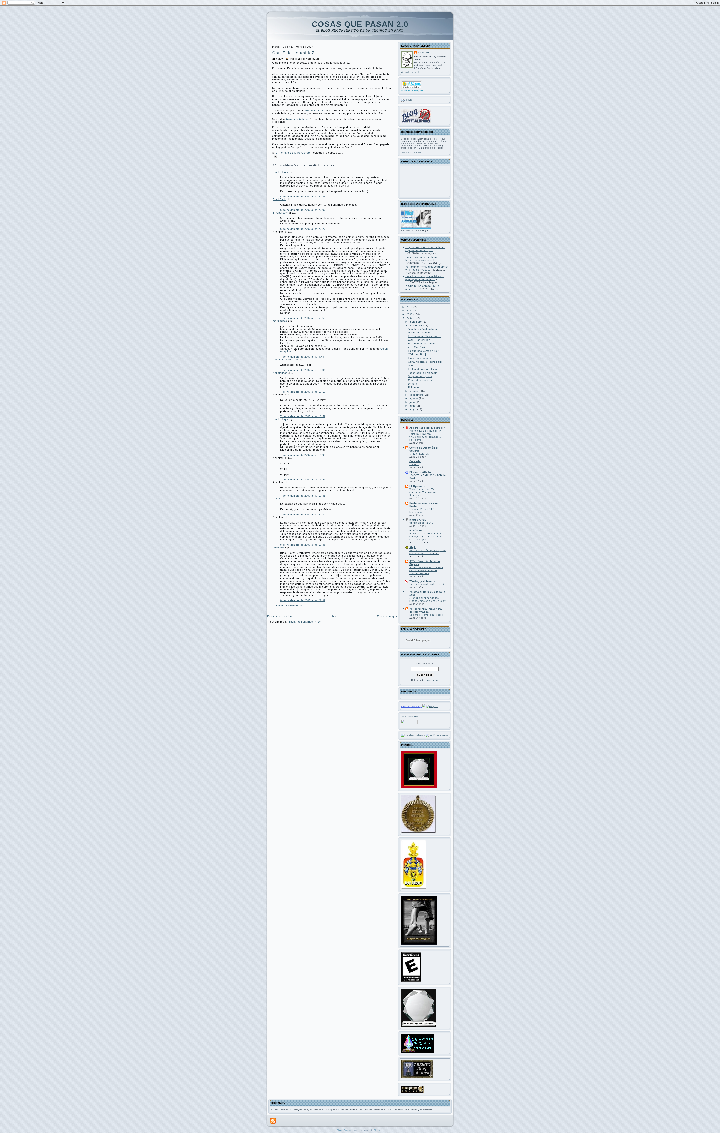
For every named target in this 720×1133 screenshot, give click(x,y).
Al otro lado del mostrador (427, 427)
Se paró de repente (420, 376)
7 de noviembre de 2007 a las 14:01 (303, 455)
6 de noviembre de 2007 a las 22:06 (303, 210)
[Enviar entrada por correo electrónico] (274, 156)
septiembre (417, 394)
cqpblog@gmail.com (412, 152)
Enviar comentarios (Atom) (305, 621)
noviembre (416, 325)
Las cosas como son (421, 358)
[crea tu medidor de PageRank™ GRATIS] (423, 706)
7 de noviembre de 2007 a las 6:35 (302, 318)
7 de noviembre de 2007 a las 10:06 (303, 370)
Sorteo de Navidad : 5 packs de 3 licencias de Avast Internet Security (426, 570)
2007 (409, 318)
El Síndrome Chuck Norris (424, 336)
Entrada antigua (387, 616)
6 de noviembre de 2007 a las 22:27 (303, 228)
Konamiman (280, 372)
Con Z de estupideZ (293, 52)
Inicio (335, 616)
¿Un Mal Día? (416, 347)
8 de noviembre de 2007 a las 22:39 (303, 600)
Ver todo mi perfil (410, 72)
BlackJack (279, 199)
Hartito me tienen (419, 332)
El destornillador (420, 472)
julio (413, 402)
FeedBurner (432, 680)
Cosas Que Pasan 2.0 (360, 24)
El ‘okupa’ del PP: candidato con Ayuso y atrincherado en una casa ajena (426, 536)
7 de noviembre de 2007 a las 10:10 (303, 391)
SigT (412, 547)
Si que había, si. (419, 453)
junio (413, 405)
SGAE (412, 365)
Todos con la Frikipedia (422, 372)
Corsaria (415, 461)
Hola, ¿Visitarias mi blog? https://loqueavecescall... (421, 258)
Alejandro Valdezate (285, 359)
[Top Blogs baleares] (413, 735)
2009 (409, 310)
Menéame (415, 530)
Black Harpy (280, 172)
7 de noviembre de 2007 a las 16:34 (303, 479)
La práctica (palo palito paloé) (427, 584)
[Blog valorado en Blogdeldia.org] (411, 84)
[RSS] (273, 1121)
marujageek (280, 321)
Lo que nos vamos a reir (423, 351)
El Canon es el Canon (421, 343)
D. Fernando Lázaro (294, 152)
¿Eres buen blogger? (412, 91)
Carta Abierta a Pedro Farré (425, 361)
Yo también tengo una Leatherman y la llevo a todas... (426, 268)
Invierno (414, 464)
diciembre (416, 321)
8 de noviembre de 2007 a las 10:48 (303, 544)
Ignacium (278, 547)
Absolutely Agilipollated (423, 329)
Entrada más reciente (280, 616)
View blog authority (411, 706)
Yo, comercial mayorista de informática (425, 610)
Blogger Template (344, 1130)
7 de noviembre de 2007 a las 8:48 (302, 356)
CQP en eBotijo (418, 354)
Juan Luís (297, 119)
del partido (315, 110)
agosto (414, 398)
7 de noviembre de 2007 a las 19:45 (303, 495)
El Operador (280, 212)
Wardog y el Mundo (422, 581)
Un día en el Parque (421, 522)
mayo (413, 409)
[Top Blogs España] (437, 735)
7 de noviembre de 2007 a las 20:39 (303, 514)
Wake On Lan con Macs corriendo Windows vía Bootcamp (423, 492)
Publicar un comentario (287, 605)
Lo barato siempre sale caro (426, 615)
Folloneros (414, 387)
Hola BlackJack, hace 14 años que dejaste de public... (424, 278)
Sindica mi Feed (410, 716)
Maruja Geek (417, 519)
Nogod (277, 498)
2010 (409, 307)
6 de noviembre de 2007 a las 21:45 (303, 196)
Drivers (412, 383)
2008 (409, 314)
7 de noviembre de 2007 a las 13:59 (303, 416)
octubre (415, 391)
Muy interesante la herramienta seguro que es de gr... (425, 249)
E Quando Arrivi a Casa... (424, 369)
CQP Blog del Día (419, 339)
